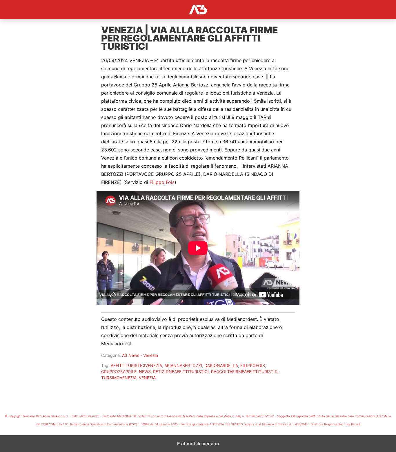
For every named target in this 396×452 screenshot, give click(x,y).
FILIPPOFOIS (252, 365)
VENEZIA (147, 377)
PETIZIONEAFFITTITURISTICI (181, 371)
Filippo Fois (162, 182)
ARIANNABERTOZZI (183, 365)
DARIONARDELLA (221, 365)
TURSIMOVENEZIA (119, 377)
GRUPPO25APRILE (119, 371)
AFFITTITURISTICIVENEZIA (136, 365)
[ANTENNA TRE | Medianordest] (198, 10)
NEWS (145, 371)
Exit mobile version (198, 443)
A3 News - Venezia (140, 355)
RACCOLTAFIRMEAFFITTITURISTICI (245, 371)
